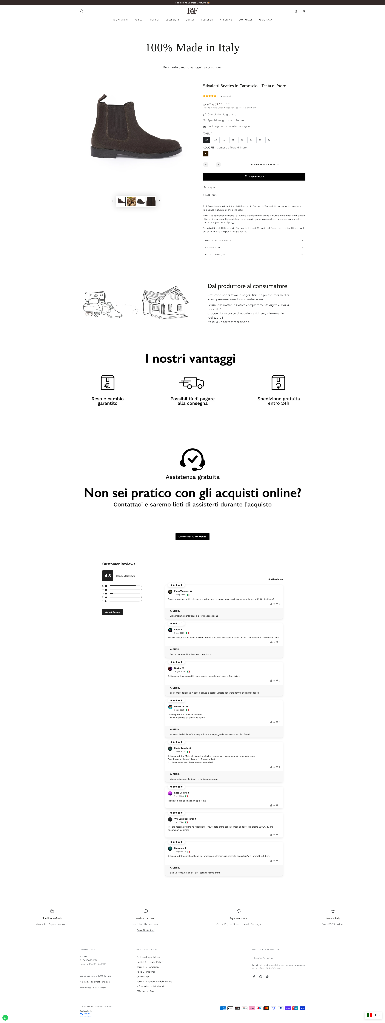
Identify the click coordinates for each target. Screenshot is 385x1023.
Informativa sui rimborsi (150, 986)
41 (224, 140)
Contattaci (143, 976)
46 (269, 140)
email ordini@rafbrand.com (96, 981)
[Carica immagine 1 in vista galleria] (121, 201)
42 (233, 140)
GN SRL (90, 1006)
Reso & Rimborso (146, 971)
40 (215, 140)
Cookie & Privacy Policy (150, 961)
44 (251, 140)
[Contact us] (5, 1018)
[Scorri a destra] (159, 201)
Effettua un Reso (146, 991)
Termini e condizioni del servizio (154, 981)
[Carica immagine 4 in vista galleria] (151, 201)
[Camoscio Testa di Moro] (205, 153)
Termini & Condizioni (148, 966)
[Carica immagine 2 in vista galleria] (131, 201)
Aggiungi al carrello (265, 164)
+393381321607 (145, 929)
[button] (81, 11)
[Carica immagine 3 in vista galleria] (141, 201)
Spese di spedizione (226, 108)
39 (206, 140)
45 (260, 140)
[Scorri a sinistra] (112, 201)
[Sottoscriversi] (303, 958)
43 (242, 140)
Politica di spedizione (148, 957)
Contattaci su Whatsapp (192, 536)
